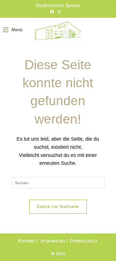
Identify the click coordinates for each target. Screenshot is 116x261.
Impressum (52, 241)
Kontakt (26, 241)
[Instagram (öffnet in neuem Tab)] (59, 11)
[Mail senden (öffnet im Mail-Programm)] (65, 11)
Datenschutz (83, 241)
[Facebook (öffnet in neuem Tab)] (52, 11)
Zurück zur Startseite (58, 206)
